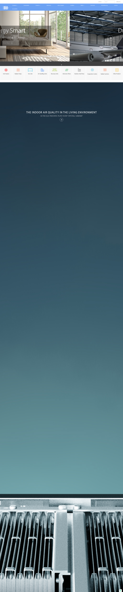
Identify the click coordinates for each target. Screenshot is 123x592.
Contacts (116, 5)
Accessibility (14, 9)
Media (82, 5)
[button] (9, 35)
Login (99, 1)
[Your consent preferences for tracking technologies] (120, 590)
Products (38, 5)
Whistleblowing (104, 5)
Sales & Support (61, 5)
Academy (72, 5)
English (118, 1)
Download (93, 5)
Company (14, 5)
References (49, 5)
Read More (60, 43)
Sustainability (26, 5)
